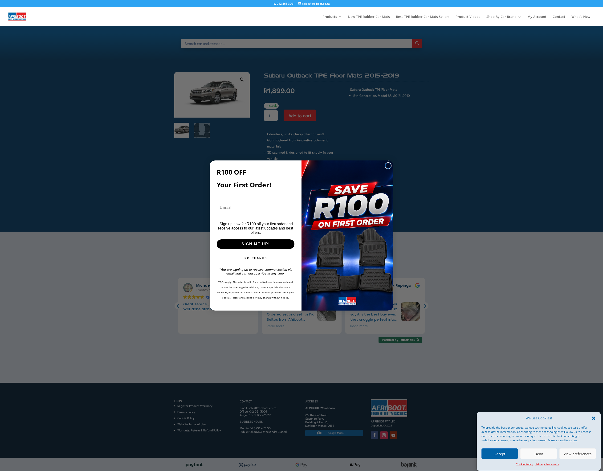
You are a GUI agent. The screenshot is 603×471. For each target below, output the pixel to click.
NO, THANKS (255, 258)
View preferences (577, 454)
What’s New (580, 17)
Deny (538, 454)
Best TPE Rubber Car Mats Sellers (422, 17)
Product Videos (468, 17)
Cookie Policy (524, 465)
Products (329, 17)
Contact (559, 17)
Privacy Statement (547, 465)
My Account (536, 17)
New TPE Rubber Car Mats (369, 17)
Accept (499, 454)
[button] (593, 418)
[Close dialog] (388, 165)
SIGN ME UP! (255, 244)
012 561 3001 (286, 4)
